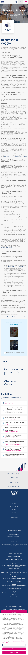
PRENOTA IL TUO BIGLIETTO (14, 473)
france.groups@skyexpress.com (13, 438)
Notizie (14, 509)
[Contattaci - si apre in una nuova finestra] (16, 2)
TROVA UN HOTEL (14, 477)
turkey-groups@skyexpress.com (13, 457)
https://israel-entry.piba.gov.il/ (15, 266)
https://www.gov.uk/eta (6, 247)
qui (6, 241)
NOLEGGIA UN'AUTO (14, 482)
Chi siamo (14, 503)
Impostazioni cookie (14, 645)
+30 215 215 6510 (18, 409)
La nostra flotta (14, 506)
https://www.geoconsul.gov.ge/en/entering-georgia (13, 316)
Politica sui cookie (16, 641)
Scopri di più (7, 374)
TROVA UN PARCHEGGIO (14, 486)
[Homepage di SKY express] (2, 3)
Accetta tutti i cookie (14, 652)
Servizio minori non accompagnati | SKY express (15, 156)
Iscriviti (14, 612)
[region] (14, 634)
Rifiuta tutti (14, 648)
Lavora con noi (14, 515)
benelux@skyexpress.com (11, 431)
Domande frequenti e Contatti (14, 530)
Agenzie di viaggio (14, 517)
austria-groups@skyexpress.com (13, 450)
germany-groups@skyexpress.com (13, 444)
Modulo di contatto (9, 403)
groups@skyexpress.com (11, 424)
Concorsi (14, 512)
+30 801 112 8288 (9, 409)
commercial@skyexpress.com (12, 419)
